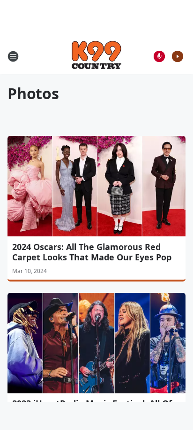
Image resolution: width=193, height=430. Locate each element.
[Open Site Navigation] (13, 56)
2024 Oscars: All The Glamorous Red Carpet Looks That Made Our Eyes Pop (91, 252)
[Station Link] (96, 56)
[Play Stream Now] (177, 56)
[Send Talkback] (159, 56)
